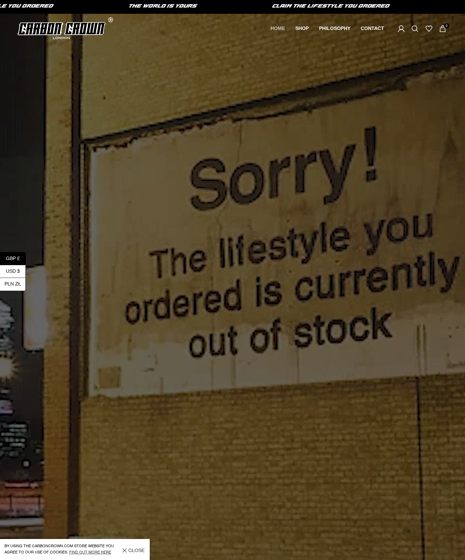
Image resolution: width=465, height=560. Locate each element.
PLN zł (15, 284)
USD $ (16, 271)
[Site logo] (65, 28)
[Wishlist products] (429, 28)
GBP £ (16, 258)
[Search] (415, 28)
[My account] (401, 28)
